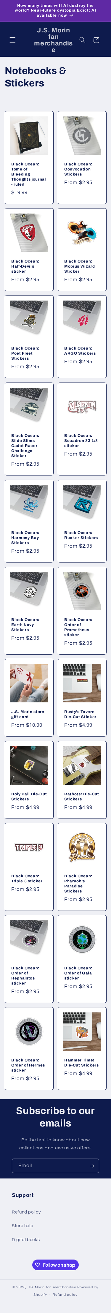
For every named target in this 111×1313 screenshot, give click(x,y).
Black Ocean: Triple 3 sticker (27, 878)
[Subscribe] (92, 1166)
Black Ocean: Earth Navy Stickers (25, 624)
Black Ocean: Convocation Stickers (78, 169)
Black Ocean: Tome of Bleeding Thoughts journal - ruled (28, 174)
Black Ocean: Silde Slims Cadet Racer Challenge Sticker (25, 445)
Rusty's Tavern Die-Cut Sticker (80, 714)
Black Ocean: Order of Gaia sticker (78, 973)
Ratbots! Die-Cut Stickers (81, 796)
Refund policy (26, 1212)
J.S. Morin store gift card (27, 714)
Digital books (26, 1240)
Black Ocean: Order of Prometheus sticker (78, 627)
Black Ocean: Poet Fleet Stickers (25, 353)
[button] (12, 40)
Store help (22, 1226)
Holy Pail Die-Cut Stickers (29, 796)
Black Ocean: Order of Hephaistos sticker (25, 975)
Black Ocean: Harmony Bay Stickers (25, 537)
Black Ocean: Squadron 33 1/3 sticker (81, 440)
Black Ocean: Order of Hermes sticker (28, 1065)
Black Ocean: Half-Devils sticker (25, 266)
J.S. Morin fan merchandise (52, 1287)
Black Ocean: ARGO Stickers (80, 350)
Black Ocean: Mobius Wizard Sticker (79, 266)
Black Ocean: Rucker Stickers (81, 535)
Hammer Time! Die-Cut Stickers (81, 1062)
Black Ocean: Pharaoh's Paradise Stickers (78, 883)
